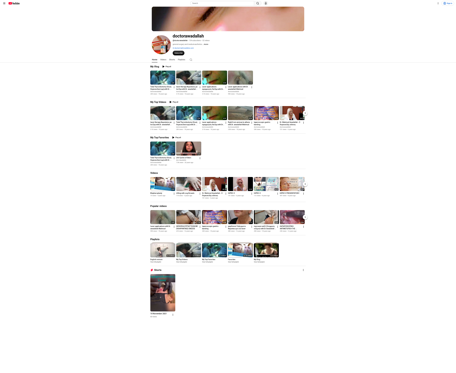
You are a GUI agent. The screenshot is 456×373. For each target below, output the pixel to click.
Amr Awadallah (181, 160)
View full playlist (155, 262)
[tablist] (228, 60)
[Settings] (438, 3)
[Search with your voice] (265, 3)
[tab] (154, 60)
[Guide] (4, 3)
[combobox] (222, 3)
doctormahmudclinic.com (184, 48)
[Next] (305, 113)
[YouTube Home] (14, 3)
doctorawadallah (155, 91)
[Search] (257, 3)
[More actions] (174, 87)
